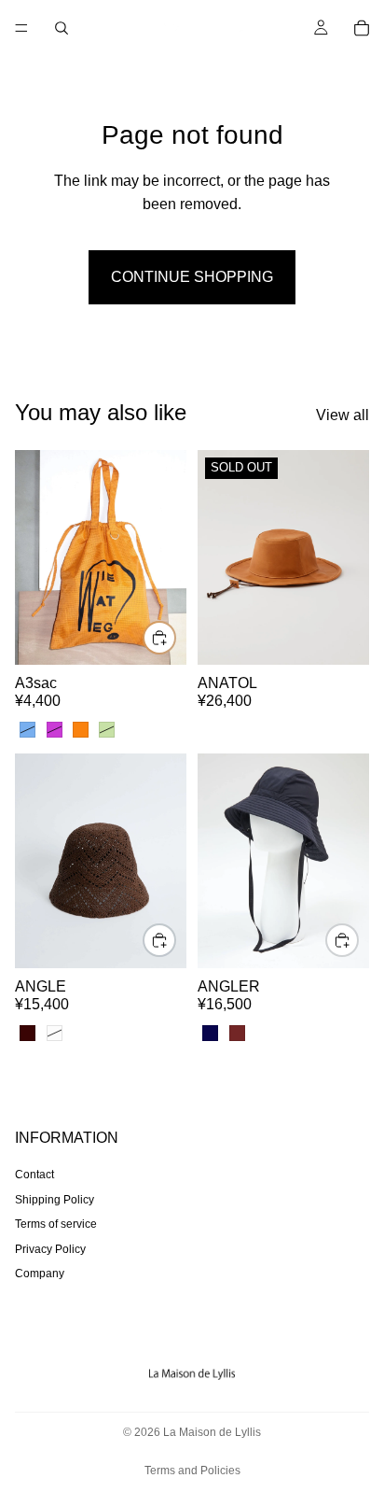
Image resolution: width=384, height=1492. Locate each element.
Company (39, 1273)
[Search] (61, 28)
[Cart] (361, 28)
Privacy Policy (50, 1248)
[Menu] (21, 28)
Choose (175, 637)
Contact (34, 1174)
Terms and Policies (192, 1470)
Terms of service (56, 1224)
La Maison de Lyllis (212, 1432)
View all (342, 415)
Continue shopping (192, 277)
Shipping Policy (54, 1199)
